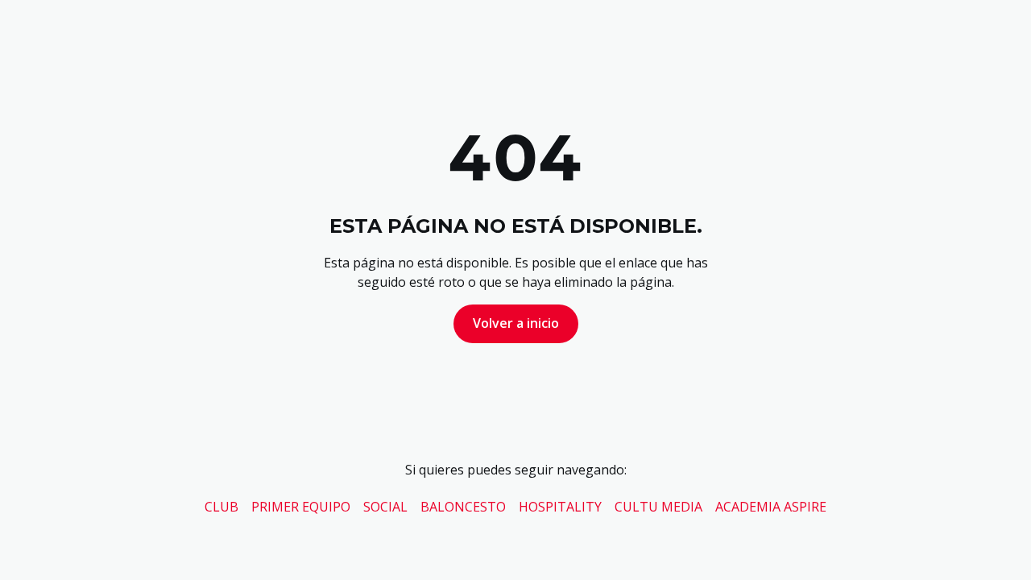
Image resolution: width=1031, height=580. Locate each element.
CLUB (221, 507)
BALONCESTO (463, 507)
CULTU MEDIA (658, 507)
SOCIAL (385, 507)
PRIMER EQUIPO (300, 507)
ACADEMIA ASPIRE (770, 507)
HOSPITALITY (560, 507)
